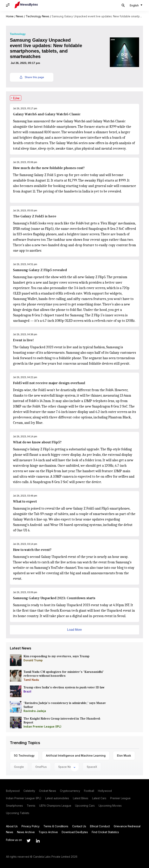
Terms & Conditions (55, 826)
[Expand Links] (74, 767)
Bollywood (13, 790)
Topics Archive (48, 832)
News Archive (26, 832)
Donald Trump (33, 660)
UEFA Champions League (55, 805)
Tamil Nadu (31, 679)
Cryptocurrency (70, 790)
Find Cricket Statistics (105, 832)
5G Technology (24, 755)
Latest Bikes (80, 798)
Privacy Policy (31, 826)
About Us (12, 826)
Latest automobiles (57, 798)
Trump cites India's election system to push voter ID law (64, 687)
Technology (18, 33)
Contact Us (79, 826)
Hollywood (105, 790)
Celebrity (29, 790)
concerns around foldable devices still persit (96, 364)
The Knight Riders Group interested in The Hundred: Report (61, 720)
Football (89, 790)
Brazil (27, 691)
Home (10, 16)
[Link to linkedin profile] (37, 840)
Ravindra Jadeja (34, 711)
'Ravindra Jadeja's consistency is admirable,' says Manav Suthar (64, 705)
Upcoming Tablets (17, 813)
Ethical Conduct (100, 826)
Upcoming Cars (85, 805)
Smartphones (14, 805)
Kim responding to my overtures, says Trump (56, 656)
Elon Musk (124, 755)
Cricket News (47, 790)
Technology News (37, 16)
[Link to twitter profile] (28, 840)
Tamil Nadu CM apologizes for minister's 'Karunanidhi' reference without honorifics (63, 674)
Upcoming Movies (110, 805)
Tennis (31, 805)
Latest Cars (99, 798)
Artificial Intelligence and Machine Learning (76, 755)
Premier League (120, 798)
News (19, 16)
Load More (74, 629)
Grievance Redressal (127, 826)
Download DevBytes (75, 832)
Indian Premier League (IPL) (42, 726)
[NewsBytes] (26, 5)
